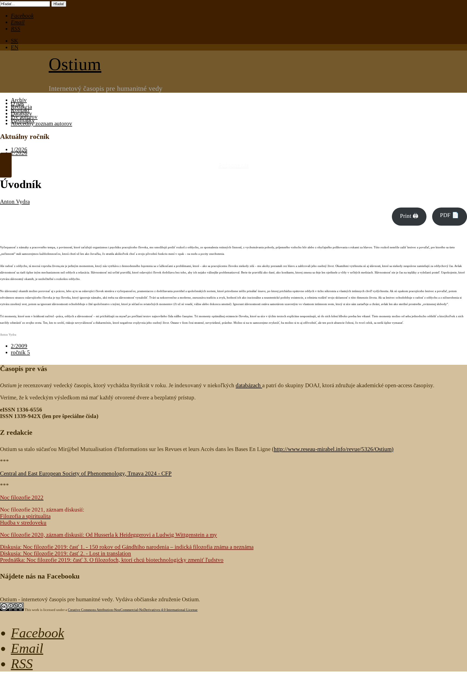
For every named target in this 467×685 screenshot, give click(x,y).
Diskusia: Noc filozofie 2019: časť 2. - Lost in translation (65, 553)
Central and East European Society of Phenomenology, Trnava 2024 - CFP (86, 473)
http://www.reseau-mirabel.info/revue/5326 (333, 449)
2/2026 (19, 153)
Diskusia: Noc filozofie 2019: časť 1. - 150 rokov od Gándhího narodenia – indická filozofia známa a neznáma (126, 547)
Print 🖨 (409, 216)
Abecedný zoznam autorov (41, 123)
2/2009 (19, 346)
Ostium (75, 64)
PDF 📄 (449, 215)
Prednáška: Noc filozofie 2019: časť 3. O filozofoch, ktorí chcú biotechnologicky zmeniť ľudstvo (112, 560)
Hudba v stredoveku (23, 522)
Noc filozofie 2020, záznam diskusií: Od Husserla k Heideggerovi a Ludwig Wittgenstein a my (108, 535)
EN (14, 47)
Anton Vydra (15, 201)
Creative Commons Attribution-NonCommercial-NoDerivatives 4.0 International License (133, 610)
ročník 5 (20, 352)
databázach (249, 385)
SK (14, 41)
